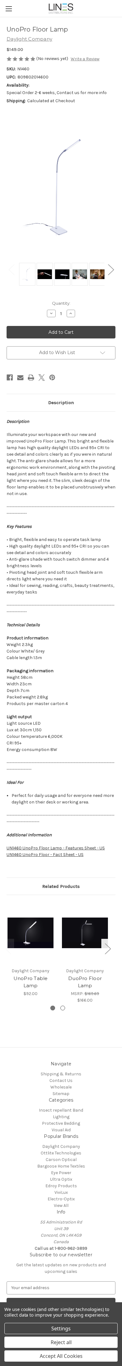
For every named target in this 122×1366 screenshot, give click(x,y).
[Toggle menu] (8, 8)
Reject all (61, 1342)
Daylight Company (61, 1146)
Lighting (61, 1116)
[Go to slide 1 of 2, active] (52, 1008)
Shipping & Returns (61, 1074)
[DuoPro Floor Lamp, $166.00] (85, 933)
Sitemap (61, 1093)
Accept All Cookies (61, 1356)
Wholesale (61, 1087)
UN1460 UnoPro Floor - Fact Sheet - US (45, 854)
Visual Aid (61, 1130)
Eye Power (61, 1172)
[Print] (31, 377)
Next (110, 269)
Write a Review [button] (85, 59)
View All (61, 1205)
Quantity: (61, 303)
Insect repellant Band (61, 1110)
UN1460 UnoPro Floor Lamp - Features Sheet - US (56, 848)
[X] (41, 377)
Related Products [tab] (61, 886)
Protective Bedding (61, 1123)
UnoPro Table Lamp (30, 981)
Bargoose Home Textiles (61, 1166)
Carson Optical (61, 1159)
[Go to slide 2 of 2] (62, 1008)
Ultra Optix (61, 1179)
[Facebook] (10, 377)
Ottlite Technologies (61, 1153)
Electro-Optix (61, 1199)
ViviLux (61, 1192)
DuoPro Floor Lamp (85, 981)
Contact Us (61, 1080)
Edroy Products (61, 1185)
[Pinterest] (52, 377)
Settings (61, 1328)
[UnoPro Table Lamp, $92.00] (30, 933)
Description (61, 402)
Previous (11, 269)
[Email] (20, 377)
